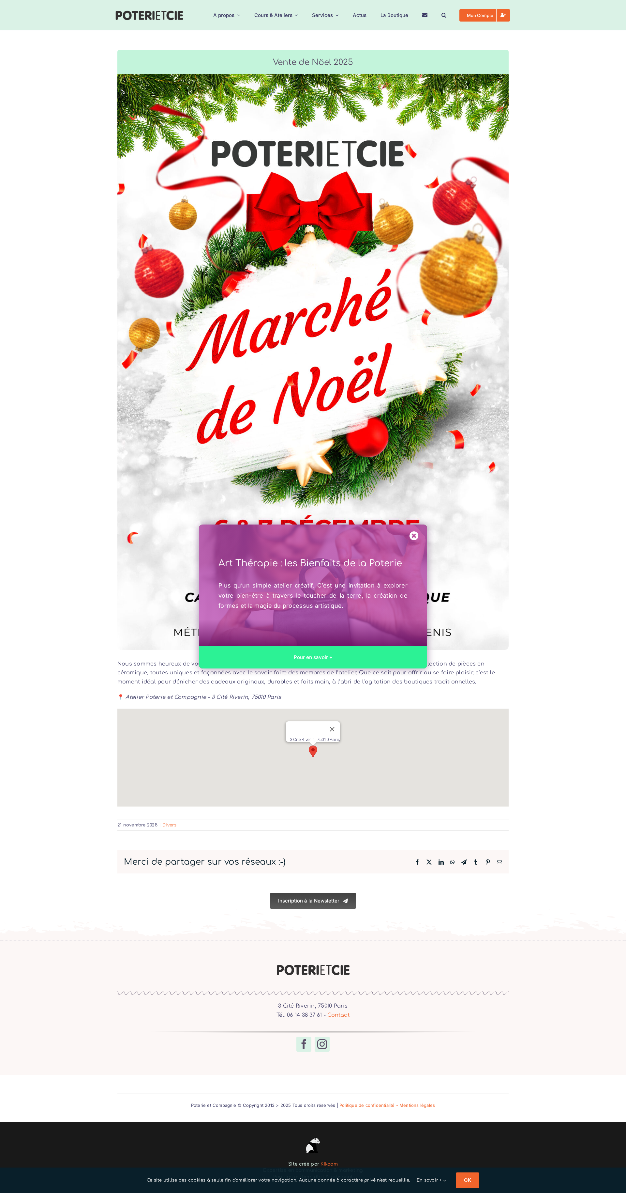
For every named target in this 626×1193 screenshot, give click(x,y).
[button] (443, 15)
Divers (169, 825)
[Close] (414, 536)
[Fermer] (332, 729)
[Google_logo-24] (313, 1138)
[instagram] (322, 1044)
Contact (338, 1015)
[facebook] (303, 1044)
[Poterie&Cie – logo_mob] (313, 966)
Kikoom (328, 1164)
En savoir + (430, 1180)
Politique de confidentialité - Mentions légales (387, 1105)
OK (467, 1180)
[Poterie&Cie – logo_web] (149, 12)
